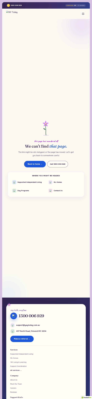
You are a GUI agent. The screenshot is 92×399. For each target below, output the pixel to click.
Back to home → (35, 164)
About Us (13, 380)
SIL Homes (14, 358)
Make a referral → (22, 339)
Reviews (13, 392)
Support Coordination (18, 366)
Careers (13, 388)
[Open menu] (83, 13)
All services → (16, 370)
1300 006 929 (16, 5)
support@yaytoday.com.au (28, 325)
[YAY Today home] (11, 14)
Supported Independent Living (21, 354)
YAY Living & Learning (18, 362)
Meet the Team (16, 384)
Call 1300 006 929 (57, 164)
